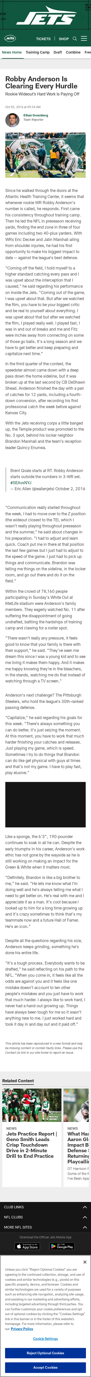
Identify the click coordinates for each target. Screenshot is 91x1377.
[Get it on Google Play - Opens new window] (62, 1249)
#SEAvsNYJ (20, 482)
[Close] (84, 1262)
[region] (45, 1316)
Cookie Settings (45, 1339)
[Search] (75, 38)
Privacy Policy (22, 1329)
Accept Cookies (45, 1367)
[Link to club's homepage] (10, 36)
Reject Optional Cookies (45, 1353)
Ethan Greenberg (36, 115)
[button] (45, 805)
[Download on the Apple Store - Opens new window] (27, 1247)
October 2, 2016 (70, 488)
